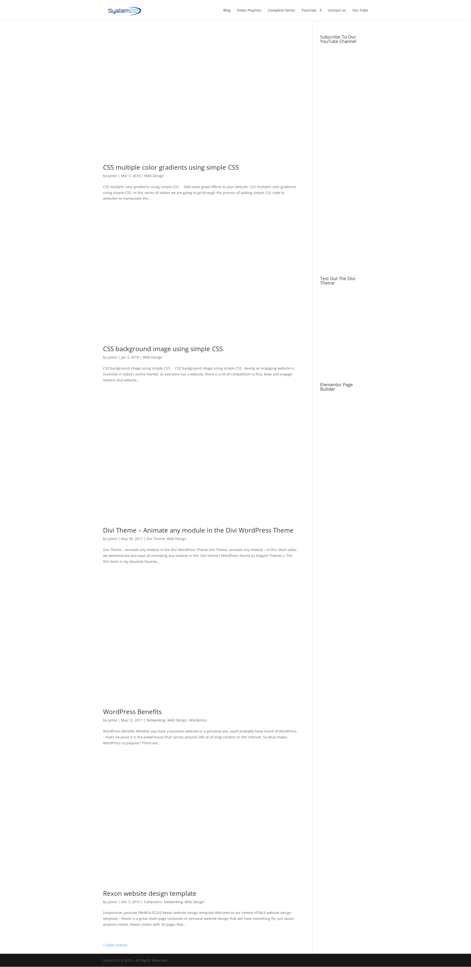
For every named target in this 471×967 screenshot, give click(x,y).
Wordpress (198, 720)
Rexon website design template (149, 893)
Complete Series (281, 11)
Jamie (112, 175)
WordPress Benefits (132, 711)
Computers (153, 901)
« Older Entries (115, 945)
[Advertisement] (344, 189)
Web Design (154, 175)
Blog (227, 11)
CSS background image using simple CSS (163, 348)
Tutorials (308, 11)
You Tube (360, 11)
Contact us (337, 11)
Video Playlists (249, 11)
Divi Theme (155, 538)
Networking (155, 720)
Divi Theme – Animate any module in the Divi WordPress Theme (198, 530)
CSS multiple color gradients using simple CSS (171, 167)
